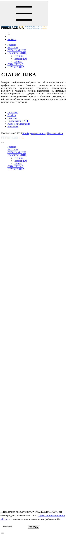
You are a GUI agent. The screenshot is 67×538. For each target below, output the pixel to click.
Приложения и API (17, 121)
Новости (12, 118)
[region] (36, 158)
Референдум (20, 58)
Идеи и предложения (18, 123)
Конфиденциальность (33, 133)
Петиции (18, 56)
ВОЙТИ (11, 39)
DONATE (12, 112)
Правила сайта (55, 133)
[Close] (2, 142)
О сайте (11, 115)
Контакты (12, 126)
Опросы (18, 61)
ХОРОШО (33, 527)
